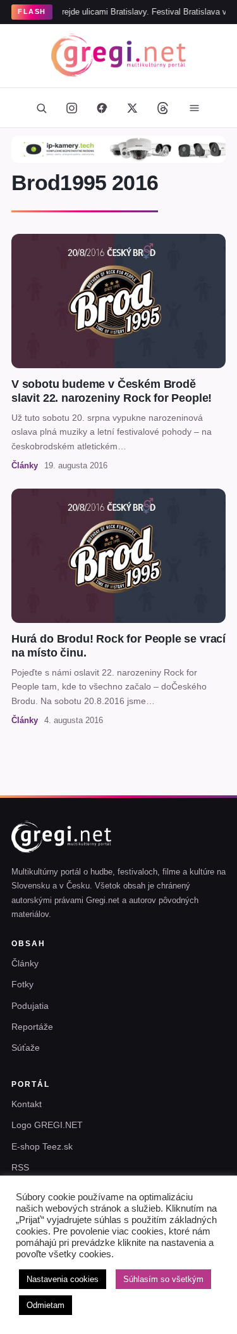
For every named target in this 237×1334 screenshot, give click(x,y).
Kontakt (26, 1104)
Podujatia (30, 1006)
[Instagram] (72, 108)
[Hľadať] (42, 108)
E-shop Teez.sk (42, 1146)
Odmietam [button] (45, 1305)
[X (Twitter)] (133, 108)
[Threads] (163, 108)
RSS (20, 1167)
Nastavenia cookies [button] (63, 1279)
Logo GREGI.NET (47, 1125)
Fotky (22, 984)
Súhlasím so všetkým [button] (163, 1279)
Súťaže (25, 1047)
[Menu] (194, 107)
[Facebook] (102, 108)
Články (25, 963)
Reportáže (32, 1027)
